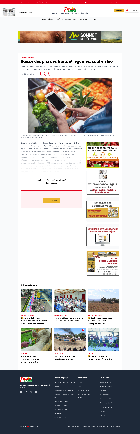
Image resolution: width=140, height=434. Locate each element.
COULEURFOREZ (60, 417)
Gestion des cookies (113, 426)
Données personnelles (88, 426)
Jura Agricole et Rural (61, 409)
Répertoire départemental (108, 403)
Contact (79, 386)
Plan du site (101, 426)
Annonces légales (106, 386)
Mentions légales (73, 426)
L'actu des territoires (46, 19)
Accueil (79, 382)
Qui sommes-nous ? (83, 390)
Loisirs (75, 19)
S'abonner (119, 10)
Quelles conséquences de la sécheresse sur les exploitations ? (100, 321)
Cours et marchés (106, 399)
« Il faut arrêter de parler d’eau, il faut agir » (100, 358)
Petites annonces (105, 382)
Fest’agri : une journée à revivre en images (64, 358)
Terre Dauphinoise (60, 405)
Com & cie (34, 426)
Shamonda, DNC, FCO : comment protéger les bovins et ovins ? (31, 359)
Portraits (93, 19)
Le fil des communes (64, 19)
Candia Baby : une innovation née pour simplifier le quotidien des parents (35, 321)
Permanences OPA (106, 407)
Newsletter (103, 390)
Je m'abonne (52, 200)
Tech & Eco (83, 19)
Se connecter (51, 183)
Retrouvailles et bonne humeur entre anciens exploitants (69, 319)
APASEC (57, 386)
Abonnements (104, 395)
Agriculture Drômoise (61, 401)
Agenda (102, 411)
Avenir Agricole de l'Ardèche (63, 390)
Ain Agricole (58, 413)
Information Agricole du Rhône (64, 382)
